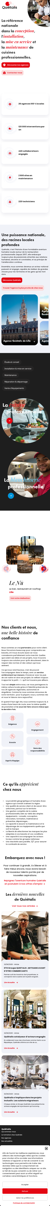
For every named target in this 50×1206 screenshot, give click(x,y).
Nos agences (6, 1138)
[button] (46, 1148)
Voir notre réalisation (20, 598)
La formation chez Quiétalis (11, 1135)
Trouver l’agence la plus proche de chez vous (23, 288)
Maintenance (10, 375)
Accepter (25, 1184)
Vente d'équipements (14, 388)
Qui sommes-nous (8, 1132)
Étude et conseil (11, 362)
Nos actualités (6, 1141)
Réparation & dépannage (16, 381)
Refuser (25, 1191)
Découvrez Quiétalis (12, 280)
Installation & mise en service (17, 368)
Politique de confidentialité (24, 1203)
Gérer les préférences (25, 1198)
